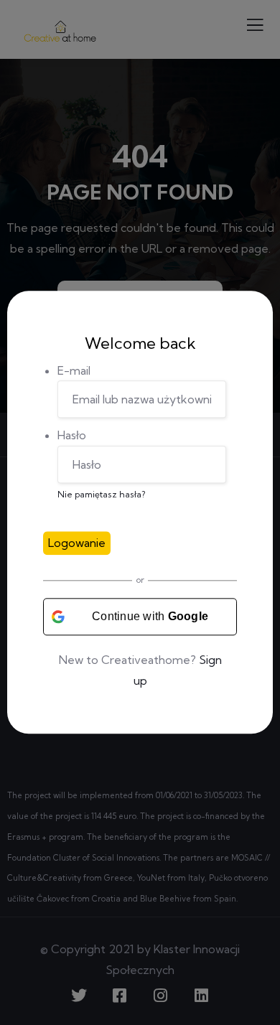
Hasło (71, 436)
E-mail (73, 370)
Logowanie (77, 542)
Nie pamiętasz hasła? (101, 495)
